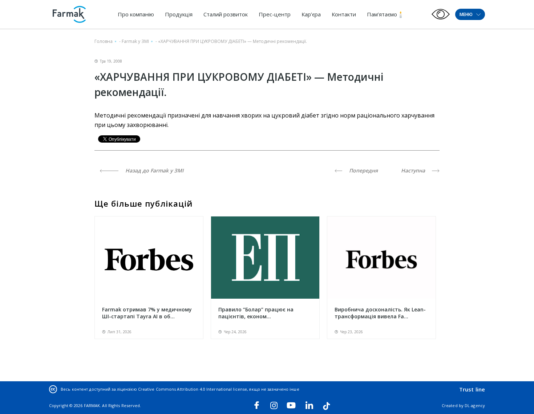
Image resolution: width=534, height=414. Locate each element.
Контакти (344, 14)
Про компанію (136, 14)
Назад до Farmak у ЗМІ (153, 170)
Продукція (179, 14)
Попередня (363, 170)
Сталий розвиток (225, 14)
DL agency (475, 405)
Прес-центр (275, 14)
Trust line (472, 389)
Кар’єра (311, 14)
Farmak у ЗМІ (135, 41)
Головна (103, 41)
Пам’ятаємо (382, 14)
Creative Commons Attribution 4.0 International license (192, 389)
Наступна (413, 170)
